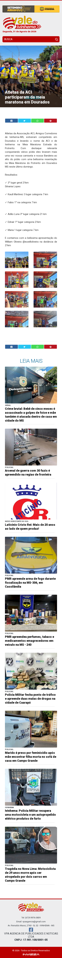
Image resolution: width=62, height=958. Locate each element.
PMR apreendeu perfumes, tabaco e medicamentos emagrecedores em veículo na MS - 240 (29, 640)
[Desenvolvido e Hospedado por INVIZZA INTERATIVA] (31, 954)
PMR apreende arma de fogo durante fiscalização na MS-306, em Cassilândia (30, 582)
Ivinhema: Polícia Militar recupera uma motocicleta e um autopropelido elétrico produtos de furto (30, 814)
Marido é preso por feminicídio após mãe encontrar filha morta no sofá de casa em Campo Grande (30, 756)
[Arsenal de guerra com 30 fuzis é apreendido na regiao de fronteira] (31, 446)
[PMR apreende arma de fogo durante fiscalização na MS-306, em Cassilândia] (31, 555)
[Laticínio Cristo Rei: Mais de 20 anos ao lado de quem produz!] (31, 500)
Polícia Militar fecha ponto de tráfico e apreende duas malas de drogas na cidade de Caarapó (30, 698)
